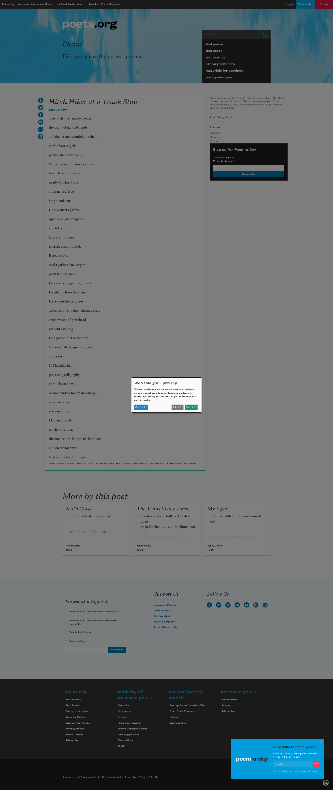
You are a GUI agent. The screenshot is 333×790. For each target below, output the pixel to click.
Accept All (191, 407)
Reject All (177, 407)
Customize (141, 407)
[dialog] (166, 394)
